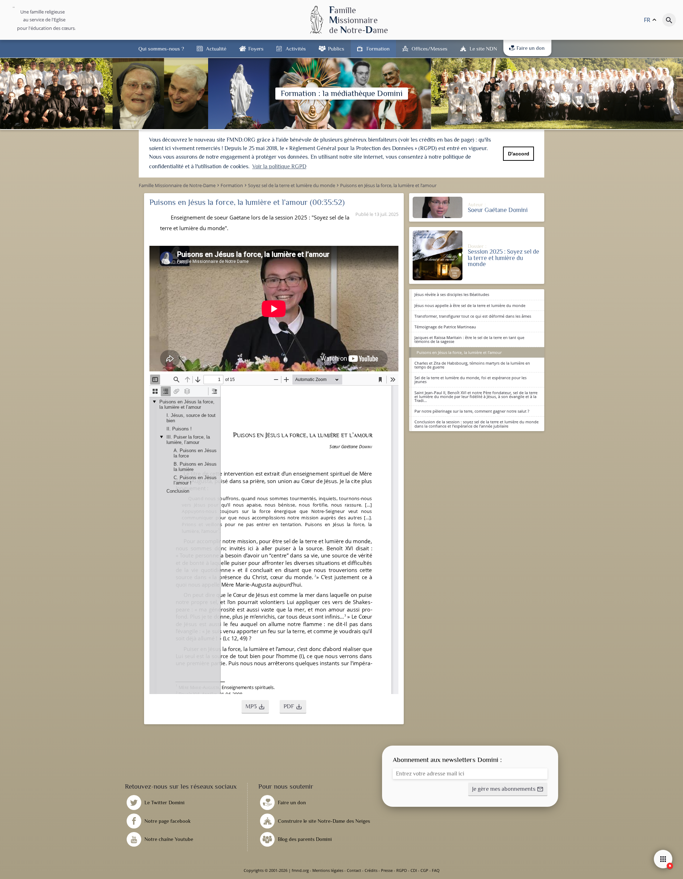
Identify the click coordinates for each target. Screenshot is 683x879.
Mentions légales (327, 870)
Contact (354, 870)
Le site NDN (483, 49)
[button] (255, 707)
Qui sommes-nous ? (161, 49)
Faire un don (531, 48)
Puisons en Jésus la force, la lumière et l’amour (459, 352)
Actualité (216, 49)
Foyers (256, 49)
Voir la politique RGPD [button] (279, 166)
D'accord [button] (518, 154)
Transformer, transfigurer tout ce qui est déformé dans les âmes (472, 316)
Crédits (371, 870)
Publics (336, 49)
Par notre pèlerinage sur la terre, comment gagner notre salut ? (471, 411)
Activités (296, 49)
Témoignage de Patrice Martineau (445, 326)
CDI (414, 870)
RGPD (401, 870)
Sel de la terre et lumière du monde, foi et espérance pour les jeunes (470, 379)
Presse (387, 870)
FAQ (436, 870)
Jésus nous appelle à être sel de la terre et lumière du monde (469, 305)
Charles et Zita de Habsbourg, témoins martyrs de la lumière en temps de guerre (472, 365)
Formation (378, 49)
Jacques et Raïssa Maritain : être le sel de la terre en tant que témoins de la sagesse (469, 339)
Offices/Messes (430, 49)
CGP (424, 870)
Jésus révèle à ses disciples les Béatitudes (451, 294)
